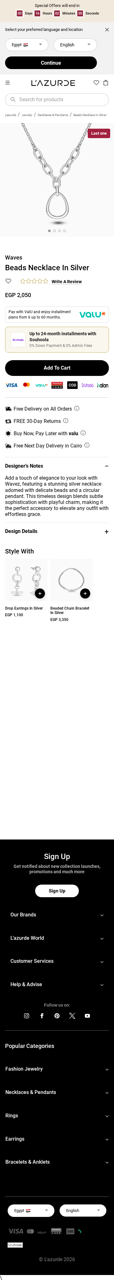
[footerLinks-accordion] (57, 915)
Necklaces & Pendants (53, 115)
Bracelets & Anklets (27, 1162)
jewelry (27, 115)
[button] (57, 466)
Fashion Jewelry (24, 1069)
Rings (11, 1116)
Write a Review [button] (67, 281)
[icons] (26, 1017)
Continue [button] (51, 63)
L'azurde (10, 115)
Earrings (14, 1139)
